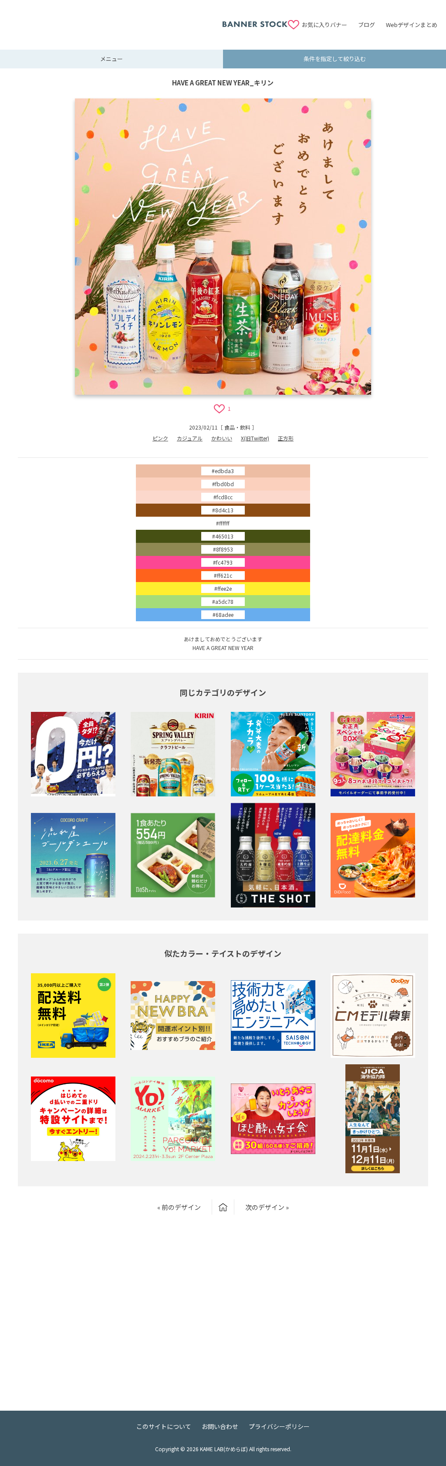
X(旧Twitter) (255, 438)
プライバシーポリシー (279, 1426)
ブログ (366, 24)
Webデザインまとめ (411, 24)
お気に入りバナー (324, 24)
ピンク (160, 438)
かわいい (221, 438)
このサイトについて (163, 1426)
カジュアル (190, 438)
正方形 (286, 438)
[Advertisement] (115, 19)
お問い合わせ (220, 1426)
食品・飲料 (237, 427)
